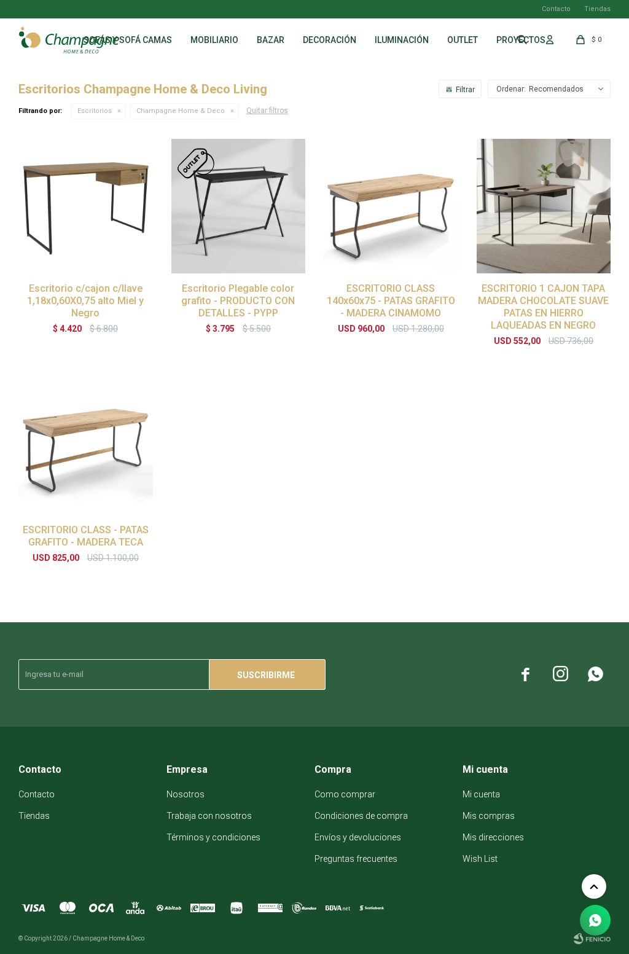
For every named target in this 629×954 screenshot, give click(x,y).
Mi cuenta (481, 794)
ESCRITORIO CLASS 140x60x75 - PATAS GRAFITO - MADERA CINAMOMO (391, 301)
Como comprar (344, 794)
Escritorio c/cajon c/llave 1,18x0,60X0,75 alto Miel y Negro (85, 301)
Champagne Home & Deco (180, 111)
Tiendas (597, 9)
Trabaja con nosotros (209, 816)
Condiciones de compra (361, 816)
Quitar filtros (267, 110)
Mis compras (489, 816)
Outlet (462, 40)
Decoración (329, 40)
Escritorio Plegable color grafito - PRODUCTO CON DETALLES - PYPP (238, 301)
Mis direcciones (493, 837)
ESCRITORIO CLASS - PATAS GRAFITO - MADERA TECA (86, 536)
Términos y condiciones (213, 837)
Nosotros (185, 794)
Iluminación (402, 40)
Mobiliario (214, 40)
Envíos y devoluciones (357, 837)
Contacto (556, 9)
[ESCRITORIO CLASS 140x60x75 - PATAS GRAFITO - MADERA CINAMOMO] (391, 206)
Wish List (480, 859)
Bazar (270, 40)
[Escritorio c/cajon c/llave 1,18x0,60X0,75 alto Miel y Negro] (85, 206)
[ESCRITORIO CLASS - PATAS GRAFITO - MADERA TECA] (85, 448)
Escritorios (94, 111)
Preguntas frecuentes (355, 859)
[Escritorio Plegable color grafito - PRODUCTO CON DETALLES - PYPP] (238, 206)
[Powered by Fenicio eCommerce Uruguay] (592, 938)
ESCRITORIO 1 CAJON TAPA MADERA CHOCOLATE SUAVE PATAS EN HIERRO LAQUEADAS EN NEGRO (543, 307)
